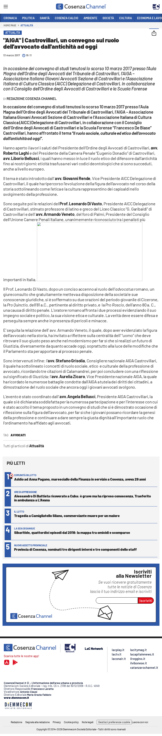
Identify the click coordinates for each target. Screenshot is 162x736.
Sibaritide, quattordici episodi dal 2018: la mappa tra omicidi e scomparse (72, 532)
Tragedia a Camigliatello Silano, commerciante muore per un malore (67, 515)
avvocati (18, 435)
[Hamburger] (5, 7)
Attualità (26, 25)
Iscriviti (145, 600)
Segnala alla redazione (37, 722)
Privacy (57, 722)
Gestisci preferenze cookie (114, 722)
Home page (10, 25)
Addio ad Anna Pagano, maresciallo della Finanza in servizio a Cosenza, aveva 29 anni (80, 479)
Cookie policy (71, 722)
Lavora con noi (140, 722)
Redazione (16, 722)
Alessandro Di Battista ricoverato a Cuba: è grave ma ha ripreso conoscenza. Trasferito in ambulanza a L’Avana (82, 498)
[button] (154, 33)
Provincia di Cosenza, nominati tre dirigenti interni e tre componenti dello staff (75, 549)
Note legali (87, 722)
